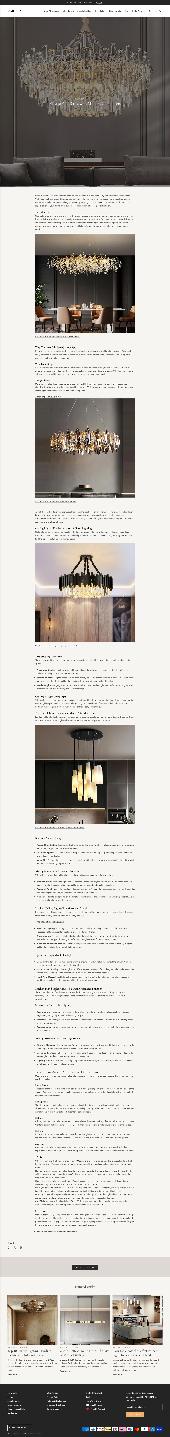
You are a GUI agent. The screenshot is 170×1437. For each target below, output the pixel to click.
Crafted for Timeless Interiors (32, 1434)
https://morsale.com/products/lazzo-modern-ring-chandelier (55, 501)
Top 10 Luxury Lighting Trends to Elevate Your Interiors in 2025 (29, 1352)
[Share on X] (15, 1248)
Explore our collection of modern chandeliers (57, 1231)
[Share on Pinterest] (21, 1248)
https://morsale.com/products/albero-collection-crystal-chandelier (57, 336)
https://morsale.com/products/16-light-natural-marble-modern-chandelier (60, 827)
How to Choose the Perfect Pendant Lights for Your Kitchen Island (135, 1352)
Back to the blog (85, 1267)
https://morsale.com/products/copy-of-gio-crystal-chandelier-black (57, 646)
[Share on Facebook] (8, 1248)
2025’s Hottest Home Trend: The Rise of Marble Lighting (84, 1352)
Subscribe (135, 1414)
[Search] (150, 11)
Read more (12, 1374)
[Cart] (156, 11)
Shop (99, 2)
